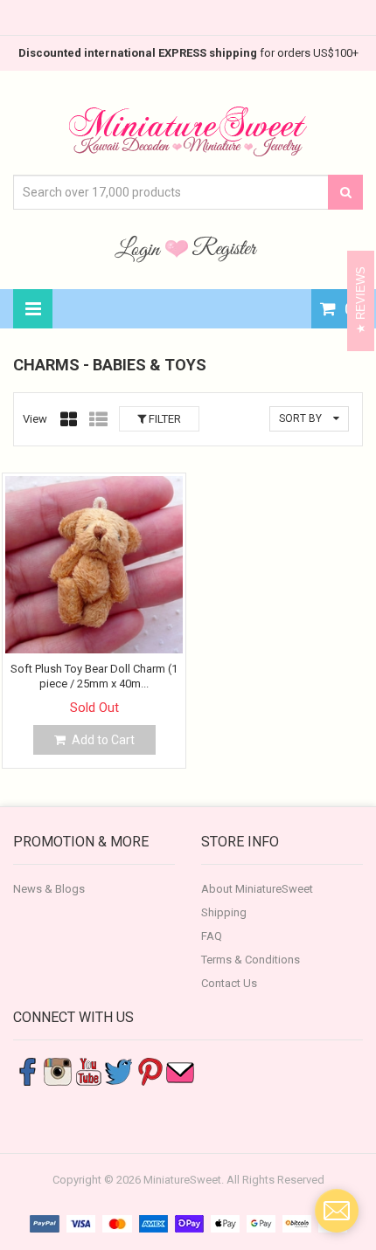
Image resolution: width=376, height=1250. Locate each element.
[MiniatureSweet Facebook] (27, 1070)
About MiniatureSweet (257, 888)
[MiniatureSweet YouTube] (88, 1070)
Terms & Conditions (250, 959)
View (35, 418)
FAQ (211, 936)
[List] (98, 419)
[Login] (140, 248)
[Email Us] (180, 1070)
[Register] (224, 248)
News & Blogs (49, 888)
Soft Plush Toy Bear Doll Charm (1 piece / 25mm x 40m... (94, 675)
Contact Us (229, 983)
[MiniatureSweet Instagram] (58, 1070)
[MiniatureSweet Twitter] (119, 1070)
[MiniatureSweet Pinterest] (150, 1070)
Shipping (224, 912)
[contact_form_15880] (337, 1211)
